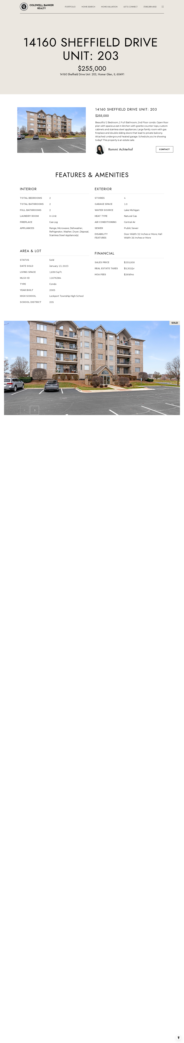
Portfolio (70, 7)
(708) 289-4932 (150, 7)
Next (34, 410)
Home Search (88, 7)
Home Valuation (109, 7)
